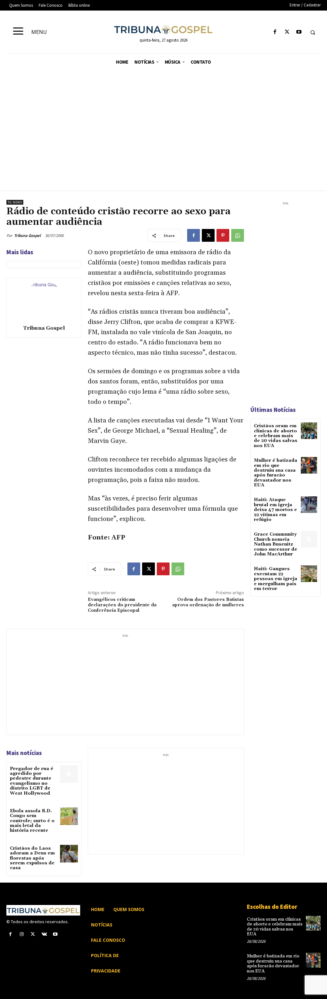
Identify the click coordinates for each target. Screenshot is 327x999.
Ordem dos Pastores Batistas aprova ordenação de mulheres (208, 602)
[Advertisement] (163, 125)
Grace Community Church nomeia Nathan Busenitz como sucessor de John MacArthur (275, 544)
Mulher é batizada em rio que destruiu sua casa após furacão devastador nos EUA (275, 473)
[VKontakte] (44, 934)
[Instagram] (22, 934)
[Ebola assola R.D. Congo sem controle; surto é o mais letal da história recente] (69, 816)
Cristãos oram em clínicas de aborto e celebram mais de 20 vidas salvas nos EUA (275, 436)
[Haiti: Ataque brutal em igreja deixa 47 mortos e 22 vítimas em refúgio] (309, 504)
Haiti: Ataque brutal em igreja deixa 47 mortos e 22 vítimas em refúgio (275, 510)
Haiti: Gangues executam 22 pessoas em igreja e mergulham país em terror (275, 579)
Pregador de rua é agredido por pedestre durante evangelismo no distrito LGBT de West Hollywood (31, 781)
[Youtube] (298, 32)
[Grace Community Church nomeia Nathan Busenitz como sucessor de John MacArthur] (309, 539)
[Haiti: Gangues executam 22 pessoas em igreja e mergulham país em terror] (309, 573)
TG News (15, 202)
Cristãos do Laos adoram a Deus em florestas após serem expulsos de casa (32, 858)
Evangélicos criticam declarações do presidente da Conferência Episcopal (122, 605)
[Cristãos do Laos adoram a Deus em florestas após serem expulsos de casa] (69, 853)
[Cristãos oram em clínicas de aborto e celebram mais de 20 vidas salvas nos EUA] (309, 430)
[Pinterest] (223, 235)
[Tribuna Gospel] (44, 300)
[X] (287, 32)
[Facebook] (275, 32)
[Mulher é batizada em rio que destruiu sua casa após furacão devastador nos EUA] (309, 465)
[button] (313, 32)
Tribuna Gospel (27, 235)
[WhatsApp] (237, 235)
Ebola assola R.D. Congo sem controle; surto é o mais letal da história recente (32, 821)
